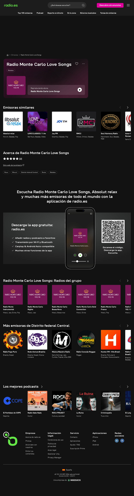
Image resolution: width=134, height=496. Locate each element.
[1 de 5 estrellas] (4, 158)
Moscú (14, 172)
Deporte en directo (55, 13)
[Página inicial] (8, 55)
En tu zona (71, 13)
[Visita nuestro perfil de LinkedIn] (117, 440)
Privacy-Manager (54, 458)
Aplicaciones (75, 441)
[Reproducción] (80, 90)
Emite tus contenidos (30, 452)
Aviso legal (52, 450)
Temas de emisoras (108, 13)
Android (96, 445)
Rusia (44, 172)
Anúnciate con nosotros (31, 446)
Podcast (40, 13)
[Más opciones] (83, 63)
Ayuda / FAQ (75, 445)
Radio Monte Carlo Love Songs (45, 91)
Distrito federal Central (29, 172)
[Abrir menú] (128, 5)
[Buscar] (83, 5)
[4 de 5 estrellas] (14, 158)
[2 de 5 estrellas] (7, 158)
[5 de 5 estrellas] (17, 158)
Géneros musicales (88, 13)
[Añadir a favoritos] (77, 64)
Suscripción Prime (77, 449)
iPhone (95, 437)
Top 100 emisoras (25, 13)
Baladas (11, 70)
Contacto (73, 437)
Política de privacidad (52, 445)
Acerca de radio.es (33, 437)
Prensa (28, 441)
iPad (94, 441)
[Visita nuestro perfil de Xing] (122, 440)
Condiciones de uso (55, 440)
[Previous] (120, 106)
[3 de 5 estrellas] (10, 158)
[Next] (128, 106)
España (68, 470)
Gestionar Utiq (53, 454)
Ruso (6, 172)
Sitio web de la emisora (12, 165)
